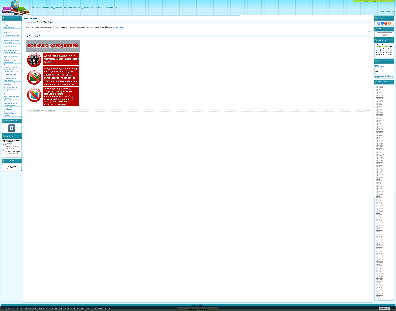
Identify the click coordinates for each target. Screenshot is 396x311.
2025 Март (378, 282)
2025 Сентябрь (380, 288)
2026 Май (378, 298)
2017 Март (378, 149)
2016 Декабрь (379, 144)
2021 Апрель (379, 214)
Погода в (380, 66)
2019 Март (378, 179)
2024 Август (379, 271)
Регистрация (374, 1)
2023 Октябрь (379, 256)
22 (381, 54)
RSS (394, 13)
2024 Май (378, 267)
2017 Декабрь (379, 158)
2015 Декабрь (379, 129)
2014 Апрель (379, 104)
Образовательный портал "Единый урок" (39, 22)
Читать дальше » (120, 27)
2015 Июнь (379, 123)
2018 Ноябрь (379, 172)
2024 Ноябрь (379, 276)
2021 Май (378, 216)
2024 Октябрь (379, 274)
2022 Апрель (379, 230)
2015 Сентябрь (380, 124)
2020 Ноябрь (379, 206)
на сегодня (378, 76)
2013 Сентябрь (380, 93)
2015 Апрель (379, 120)
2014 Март (378, 103)
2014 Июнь (379, 107)
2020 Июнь (379, 200)
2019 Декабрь (379, 191)
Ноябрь (35, 18)
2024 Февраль (379, 262)
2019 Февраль (379, 177)
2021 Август (379, 219)
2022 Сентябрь (380, 237)
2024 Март (378, 264)
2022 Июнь (379, 233)
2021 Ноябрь (379, 223)
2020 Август (379, 202)
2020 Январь (379, 192)
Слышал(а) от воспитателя (12, 146)
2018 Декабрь (379, 174)
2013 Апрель (379, 90)
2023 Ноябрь (379, 257)
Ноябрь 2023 (380, 44)
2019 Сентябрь (380, 186)
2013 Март (378, 89)
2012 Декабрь (379, 86)
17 (386, 52)
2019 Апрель (379, 180)
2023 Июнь (379, 250)
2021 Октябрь (379, 222)
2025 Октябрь (379, 290)
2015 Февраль (379, 117)
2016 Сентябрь (380, 140)
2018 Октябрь (379, 171)
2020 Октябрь (379, 205)
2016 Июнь (379, 138)
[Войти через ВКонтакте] (382, 23)
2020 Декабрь (379, 208)
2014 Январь (379, 100)
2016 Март (378, 134)
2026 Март (378, 296)
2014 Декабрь (379, 114)
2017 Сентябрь (380, 154)
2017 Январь (379, 146)
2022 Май (378, 231)
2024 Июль (379, 270)
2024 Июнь (379, 268)
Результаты (6, 154)
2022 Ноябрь (379, 240)
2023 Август (379, 253)
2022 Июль (379, 234)
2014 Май (378, 106)
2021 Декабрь (379, 225)
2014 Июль (379, 109)
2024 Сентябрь (380, 273)
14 (379, 52)
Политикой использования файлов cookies (97, 308)
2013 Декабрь (379, 98)
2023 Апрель (379, 247)
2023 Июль (379, 251)
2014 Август (379, 110)
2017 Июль (379, 152)
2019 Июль (379, 185)
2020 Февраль (379, 194)
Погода (377, 65)
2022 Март (378, 228)
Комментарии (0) (52, 31)
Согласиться (384, 308)
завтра (382, 76)
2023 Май (378, 248)
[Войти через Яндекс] (385, 23)
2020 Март (378, 196)
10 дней (387, 76)
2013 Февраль (379, 87)
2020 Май (378, 199)
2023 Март (378, 245)
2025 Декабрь (379, 293)
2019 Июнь (379, 183)
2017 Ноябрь (379, 157)
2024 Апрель (379, 265)
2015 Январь (379, 115)
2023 (31, 18)
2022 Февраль (379, 226)
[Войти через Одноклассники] (389, 23)
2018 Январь (379, 160)
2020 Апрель (379, 197)
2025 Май (378, 284)
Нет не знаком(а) (9, 149)
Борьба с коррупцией (33, 36)
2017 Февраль (379, 148)
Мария (38, 31)
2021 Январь (379, 209)
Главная (366, 1)
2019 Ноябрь (379, 189)
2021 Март (378, 213)
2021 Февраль (379, 211)
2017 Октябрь (379, 155)
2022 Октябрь (379, 239)
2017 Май (378, 151)
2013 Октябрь (379, 95)
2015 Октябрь (379, 126)
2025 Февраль (379, 281)
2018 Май (378, 166)
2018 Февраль (379, 162)
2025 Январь (379, 279)
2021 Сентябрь (380, 220)
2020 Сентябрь (380, 203)
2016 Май (378, 137)
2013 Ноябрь (379, 97)
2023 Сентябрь (380, 254)
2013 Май (378, 92)
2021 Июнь (379, 217)
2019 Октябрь (379, 188)
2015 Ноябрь (379, 127)
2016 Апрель (379, 135)
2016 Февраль (379, 132)
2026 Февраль (379, 295)
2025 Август (379, 287)
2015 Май (378, 121)
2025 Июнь (379, 285)
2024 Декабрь (379, 278)
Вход (381, 1)
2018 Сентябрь (380, 169)
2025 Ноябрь (379, 291)
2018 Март (378, 163)
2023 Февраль (379, 243)
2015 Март (378, 118)
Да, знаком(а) (8, 143)
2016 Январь (379, 131)
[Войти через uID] (378, 23)
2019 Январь (379, 175)
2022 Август (379, 236)
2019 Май (378, 182)
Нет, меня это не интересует (12, 151)
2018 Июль (379, 168)
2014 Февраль (379, 101)
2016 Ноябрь (379, 143)
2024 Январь (379, 261)
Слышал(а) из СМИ (10, 144)
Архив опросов (13, 154)
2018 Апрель (379, 165)
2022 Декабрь (379, 242)
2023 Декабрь (379, 259)
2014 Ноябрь (379, 112)
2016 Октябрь (379, 141)
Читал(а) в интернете (10, 148)
